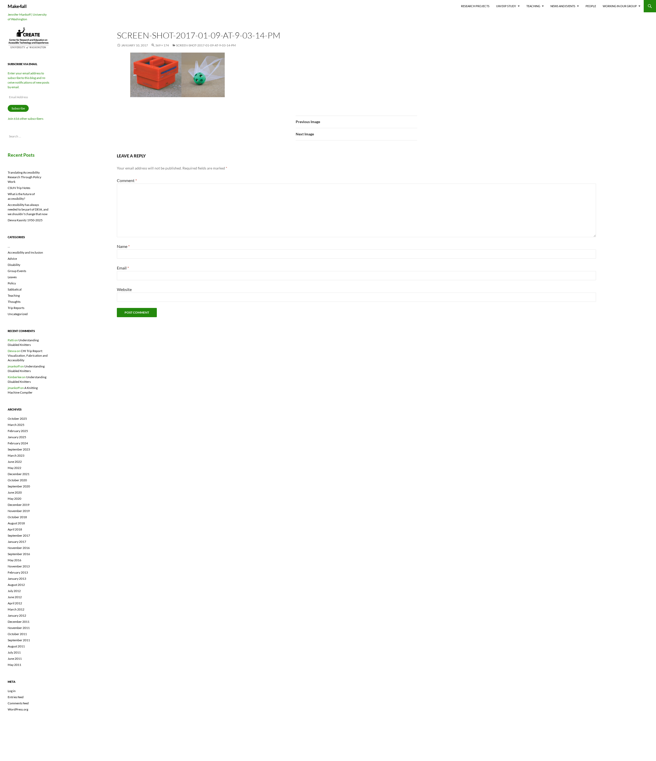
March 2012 (16, 609)
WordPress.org (18, 709)
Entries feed (16, 697)
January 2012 (17, 615)
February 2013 (18, 572)
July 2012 (14, 591)
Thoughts (14, 302)
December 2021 (18, 474)
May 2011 (14, 665)
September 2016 (19, 554)
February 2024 (18, 443)
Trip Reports (16, 308)
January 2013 (17, 578)
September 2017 (19, 535)
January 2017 (17, 542)
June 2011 (15, 658)
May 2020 (14, 498)
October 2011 (17, 634)
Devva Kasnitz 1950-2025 (25, 220)
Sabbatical (15, 289)
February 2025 (18, 431)
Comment (127, 180)
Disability (14, 265)
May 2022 (14, 468)
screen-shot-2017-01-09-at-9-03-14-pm (206, 45)
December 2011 (18, 622)
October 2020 (17, 480)
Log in (12, 691)
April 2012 (15, 603)
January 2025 (17, 437)
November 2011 (19, 628)
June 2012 (15, 597)
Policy (12, 283)
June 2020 (15, 492)
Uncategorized (18, 314)
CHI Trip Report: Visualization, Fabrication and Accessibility (28, 355)
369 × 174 (162, 45)
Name (123, 246)
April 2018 (15, 529)
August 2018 (16, 523)
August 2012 (16, 585)
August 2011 (16, 646)
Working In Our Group (620, 6)
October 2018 (17, 517)
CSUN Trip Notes (19, 188)
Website (124, 289)
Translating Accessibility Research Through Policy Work (24, 177)
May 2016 (14, 560)
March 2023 (16, 455)
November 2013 (19, 566)
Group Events (17, 271)
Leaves (12, 277)
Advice (12, 259)
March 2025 (16, 425)
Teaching (533, 6)
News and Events (562, 6)
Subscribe (18, 108)
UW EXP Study (506, 6)
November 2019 (19, 511)
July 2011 (14, 652)
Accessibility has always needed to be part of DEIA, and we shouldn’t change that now (28, 209)
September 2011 (19, 640)
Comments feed (18, 703)
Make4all (17, 6)
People (591, 6)
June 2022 (15, 462)
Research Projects (475, 6)
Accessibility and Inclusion (25, 252)
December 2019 (18, 505)
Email (123, 267)
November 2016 (19, 548)
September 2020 (19, 486)
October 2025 (17, 418)
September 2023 (19, 449)
